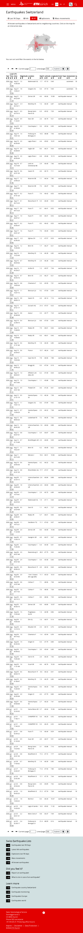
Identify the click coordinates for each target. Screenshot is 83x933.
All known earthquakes (20, 862)
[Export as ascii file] (67, 68)
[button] (11, 4)
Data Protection (31, 925)
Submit (57, 69)
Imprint (9, 925)
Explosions (45, 18)
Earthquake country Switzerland (24, 887)
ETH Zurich (15, 928)
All (35, 18)
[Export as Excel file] (63, 68)
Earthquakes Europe (19, 896)
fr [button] (61, 4)
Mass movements (62, 18)
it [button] (64, 4)
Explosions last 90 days (20, 854)
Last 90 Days (15, 18)
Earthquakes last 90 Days (21, 845)
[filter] (8, 78)
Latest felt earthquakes (20, 849)
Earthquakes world (19, 900)
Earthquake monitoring (20, 892)
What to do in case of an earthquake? (26, 877)
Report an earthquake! (20, 873)
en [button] (57, 4)
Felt (26, 18)
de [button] (53, 4)
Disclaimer (18, 925)
